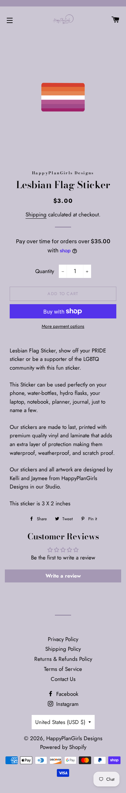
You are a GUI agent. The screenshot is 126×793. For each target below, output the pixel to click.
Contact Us (63, 679)
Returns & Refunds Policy (63, 659)
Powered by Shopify (63, 747)
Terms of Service (63, 669)
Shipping (36, 214)
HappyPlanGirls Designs (74, 738)
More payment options (63, 326)
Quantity (44, 271)
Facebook (66, 694)
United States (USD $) (60, 722)
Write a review (63, 576)
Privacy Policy (63, 639)
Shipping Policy (63, 649)
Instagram (67, 704)
